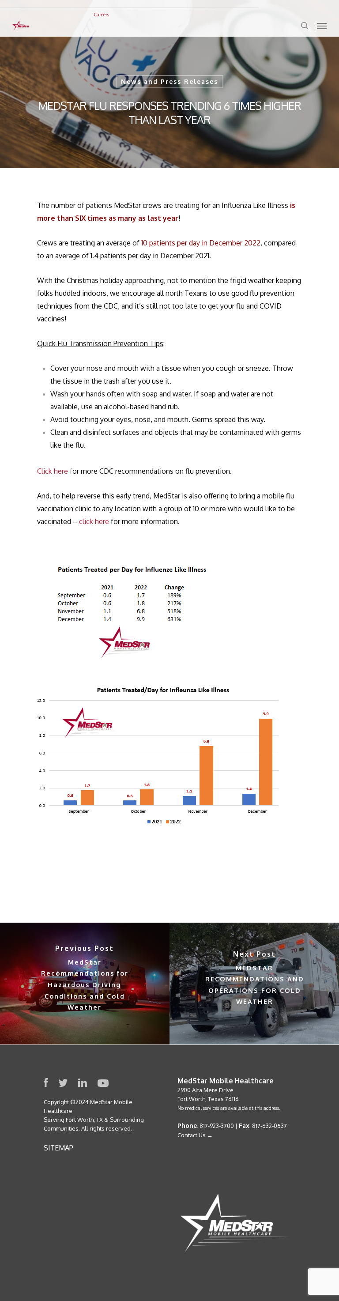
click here (94, 521)
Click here (52, 471)
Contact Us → (195, 1135)
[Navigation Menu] (322, 25)
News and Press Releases (169, 81)
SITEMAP (58, 1147)
